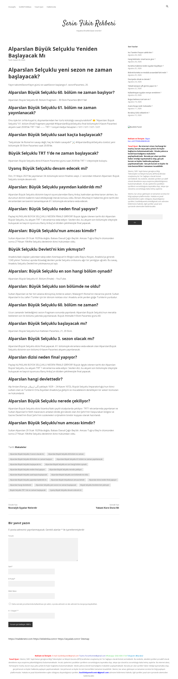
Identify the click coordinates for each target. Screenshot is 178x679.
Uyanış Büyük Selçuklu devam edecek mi (65, 490)
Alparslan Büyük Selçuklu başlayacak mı (25, 464)
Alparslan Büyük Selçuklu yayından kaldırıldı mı (28, 480)
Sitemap (85, 638)
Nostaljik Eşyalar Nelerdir (22, 507)
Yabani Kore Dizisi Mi (107, 507)
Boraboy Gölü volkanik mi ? (138, 113)
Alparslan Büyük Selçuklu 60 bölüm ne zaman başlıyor (31, 459)
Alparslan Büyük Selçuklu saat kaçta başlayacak (28, 474)
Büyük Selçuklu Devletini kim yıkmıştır (94, 485)
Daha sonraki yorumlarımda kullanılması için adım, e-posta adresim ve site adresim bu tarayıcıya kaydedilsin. (54, 604)
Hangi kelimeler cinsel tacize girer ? (141, 59)
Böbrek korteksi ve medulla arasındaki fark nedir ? (147, 72)
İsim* (10, 566)
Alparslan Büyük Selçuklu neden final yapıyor (27, 469)
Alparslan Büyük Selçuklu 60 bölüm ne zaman (66, 454)
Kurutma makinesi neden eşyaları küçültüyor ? (146, 66)
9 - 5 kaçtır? (13, 611)
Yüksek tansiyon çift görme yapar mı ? (142, 86)
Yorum (11, 536)
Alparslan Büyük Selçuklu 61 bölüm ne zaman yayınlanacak (79, 459)
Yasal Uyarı (39, 7)
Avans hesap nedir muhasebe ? (140, 106)
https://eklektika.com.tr (45, 638)
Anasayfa (12, 7)
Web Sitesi (12, 591)
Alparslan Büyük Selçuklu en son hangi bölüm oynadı (65, 464)
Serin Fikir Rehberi (89, 24)
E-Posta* (11, 579)
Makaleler (20, 447)
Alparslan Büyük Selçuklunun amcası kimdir (68, 480)
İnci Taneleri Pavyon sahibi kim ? (140, 52)
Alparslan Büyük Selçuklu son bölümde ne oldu (69, 474)
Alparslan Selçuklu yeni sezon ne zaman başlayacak (56, 485)
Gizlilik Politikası (25, 7)
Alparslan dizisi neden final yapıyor (103, 480)
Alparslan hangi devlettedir (20, 485)
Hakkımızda (51, 7)
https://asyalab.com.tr (69, 638)
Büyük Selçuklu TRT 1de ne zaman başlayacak (27, 490)
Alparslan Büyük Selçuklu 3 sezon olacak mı (27, 454)
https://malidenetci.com (20, 638)
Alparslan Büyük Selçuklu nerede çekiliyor (65, 469)
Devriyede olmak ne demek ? (139, 79)
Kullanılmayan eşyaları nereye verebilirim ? (144, 92)
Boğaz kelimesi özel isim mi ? (139, 99)
